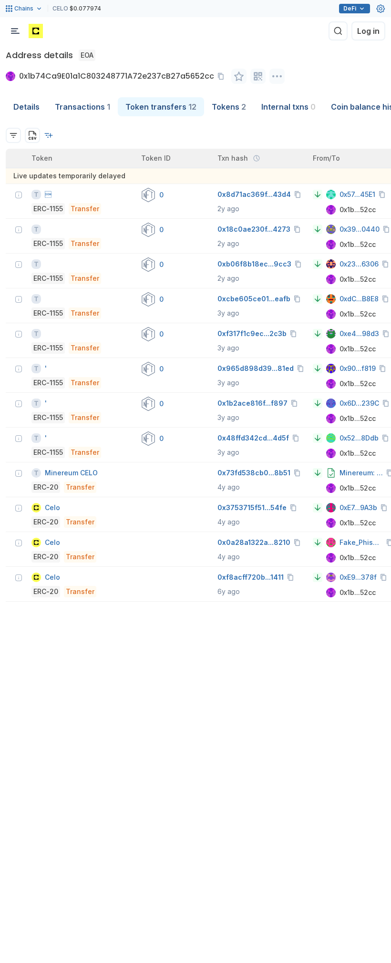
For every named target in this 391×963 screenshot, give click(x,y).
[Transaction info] (18, 195)
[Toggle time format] (256, 158)
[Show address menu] (277, 76)
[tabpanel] (195, 359)
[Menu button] (15, 31)
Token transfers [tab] (160, 107)
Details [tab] (26, 107)
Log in (368, 31)
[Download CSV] (32, 135)
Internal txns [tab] (288, 107)
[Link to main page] (36, 31)
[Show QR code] (258, 76)
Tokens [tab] (229, 107)
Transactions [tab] (82, 107)
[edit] (239, 76)
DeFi (349, 8)
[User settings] (380, 8)
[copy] (222, 76)
